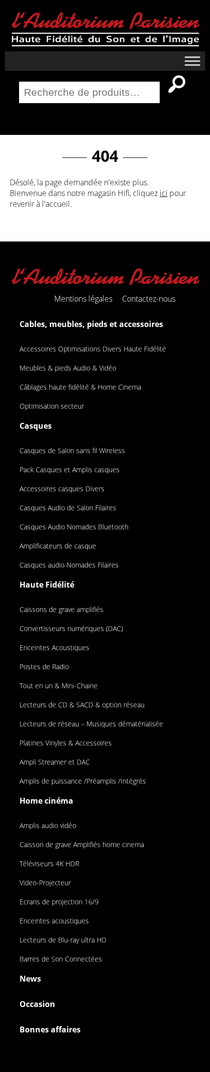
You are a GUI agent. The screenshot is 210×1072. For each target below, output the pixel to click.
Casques (36, 425)
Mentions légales (83, 298)
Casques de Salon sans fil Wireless (72, 450)
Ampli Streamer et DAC (55, 761)
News (30, 978)
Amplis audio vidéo (48, 825)
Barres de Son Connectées (61, 958)
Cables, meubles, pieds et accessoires (91, 324)
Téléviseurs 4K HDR (49, 863)
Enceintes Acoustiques (54, 647)
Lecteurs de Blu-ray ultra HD (63, 939)
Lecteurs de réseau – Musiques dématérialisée (91, 723)
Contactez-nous (148, 298)
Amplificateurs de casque (58, 545)
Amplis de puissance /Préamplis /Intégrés (83, 781)
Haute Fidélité (47, 584)
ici (164, 193)
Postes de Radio (44, 666)
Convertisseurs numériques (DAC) (71, 628)
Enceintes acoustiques (54, 920)
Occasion (37, 1004)
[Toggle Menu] (192, 61)
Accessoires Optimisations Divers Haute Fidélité (93, 348)
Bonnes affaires (50, 1029)
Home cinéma (46, 800)
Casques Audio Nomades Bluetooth (74, 526)
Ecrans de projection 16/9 (59, 901)
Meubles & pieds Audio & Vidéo (68, 367)
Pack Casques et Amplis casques (70, 469)
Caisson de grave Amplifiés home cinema (82, 844)
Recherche (176, 84)
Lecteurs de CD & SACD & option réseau (82, 704)
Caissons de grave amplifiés (62, 609)
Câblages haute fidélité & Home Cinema (80, 387)
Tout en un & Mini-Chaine (59, 685)
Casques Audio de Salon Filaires (68, 507)
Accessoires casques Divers (62, 488)
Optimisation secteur (52, 406)
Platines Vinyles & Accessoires (66, 742)
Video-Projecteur (45, 882)
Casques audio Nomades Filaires (69, 564)
